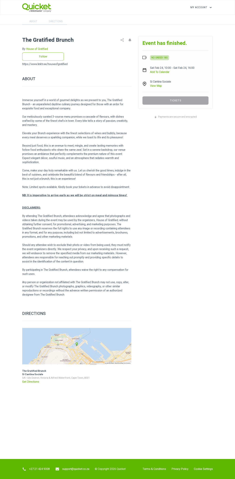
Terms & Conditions (154, 469)
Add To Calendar (159, 72)
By (35, 49)
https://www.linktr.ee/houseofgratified (45, 64)
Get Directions (30, 382)
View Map (156, 86)
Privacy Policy (180, 469)
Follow (43, 56)
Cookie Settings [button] (203, 469)
